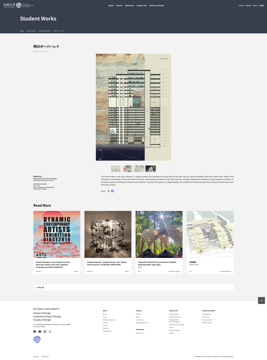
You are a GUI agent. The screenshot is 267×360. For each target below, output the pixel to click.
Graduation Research (44, 31)
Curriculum (139, 320)
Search (255, 5)
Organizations (107, 331)
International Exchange (176, 325)
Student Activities (175, 317)
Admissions (139, 333)
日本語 (261, 5)
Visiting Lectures (207, 320)
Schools (138, 314)
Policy (138, 317)
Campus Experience (142, 323)
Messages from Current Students (174, 321)
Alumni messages (174, 330)
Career (171, 327)
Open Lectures (207, 323)
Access (241, 5)
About (105, 314)
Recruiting (205, 317)
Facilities (106, 328)
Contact (248, 5)
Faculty (105, 325)
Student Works (31, 31)
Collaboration (206, 314)
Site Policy (45, 356)
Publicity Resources (109, 320)
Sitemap (36, 356)
